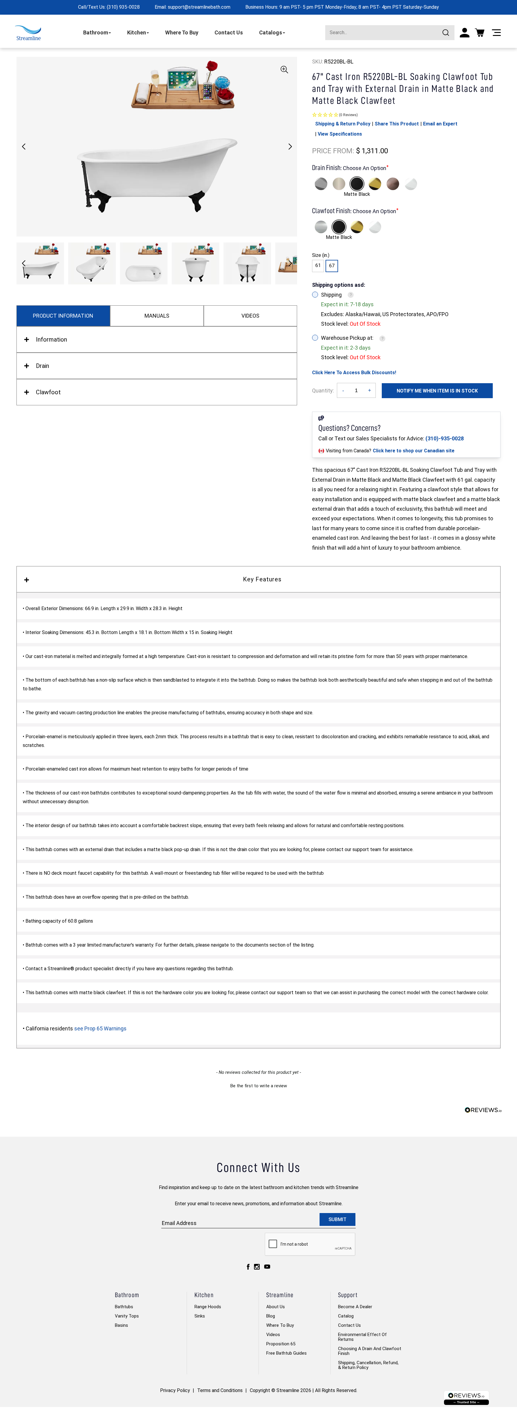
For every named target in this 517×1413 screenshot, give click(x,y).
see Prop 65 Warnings (100, 1028)
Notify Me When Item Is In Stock (437, 391)
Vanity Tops (127, 1316)
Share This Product (397, 124)
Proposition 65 (280, 1344)
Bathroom (95, 32)
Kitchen (136, 32)
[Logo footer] (466, 1398)
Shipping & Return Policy (342, 124)
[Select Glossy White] (411, 184)
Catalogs (270, 32)
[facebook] (248, 1266)
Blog (270, 1316)
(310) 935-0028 (123, 7)
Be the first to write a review (258, 1085)
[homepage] (28, 33)
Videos (273, 1334)
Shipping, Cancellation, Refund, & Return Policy (368, 1365)
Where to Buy (280, 1325)
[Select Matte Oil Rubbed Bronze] (393, 184)
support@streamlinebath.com (199, 7)
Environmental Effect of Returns (362, 1337)
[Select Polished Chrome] (321, 184)
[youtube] (267, 1266)
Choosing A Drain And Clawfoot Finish (369, 1351)
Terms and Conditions (220, 1390)
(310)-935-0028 (444, 438)
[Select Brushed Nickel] (339, 184)
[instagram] (257, 1266)
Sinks (199, 1316)
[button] (290, 146)
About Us (275, 1306)
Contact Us (229, 32)
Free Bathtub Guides (286, 1353)
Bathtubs (124, 1306)
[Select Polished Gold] (375, 184)
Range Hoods (207, 1306)
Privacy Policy (175, 1390)
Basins (121, 1325)
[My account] (464, 32)
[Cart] (479, 32)
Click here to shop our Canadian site (413, 451)
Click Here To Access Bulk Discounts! (354, 372)
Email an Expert (440, 124)
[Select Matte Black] (357, 184)
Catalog (346, 1316)
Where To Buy (181, 32)
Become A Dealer (355, 1306)
